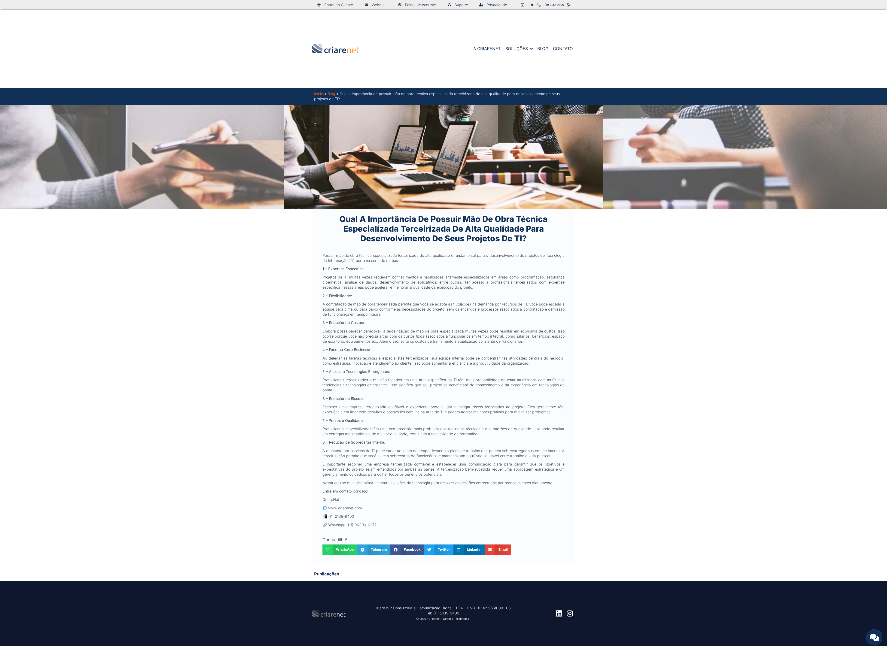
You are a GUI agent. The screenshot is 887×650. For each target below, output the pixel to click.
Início (318, 93)
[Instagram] (569, 613)
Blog (331, 93)
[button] (339, 549)
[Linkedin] (559, 613)
